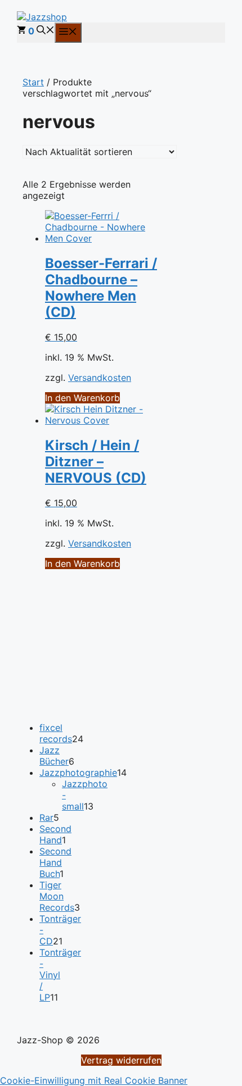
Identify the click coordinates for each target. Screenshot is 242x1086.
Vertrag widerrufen (121, 1060)
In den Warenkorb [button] (82, 397)
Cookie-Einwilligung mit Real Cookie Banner (93, 1080)
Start (33, 82)
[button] (46, 31)
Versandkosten (99, 377)
